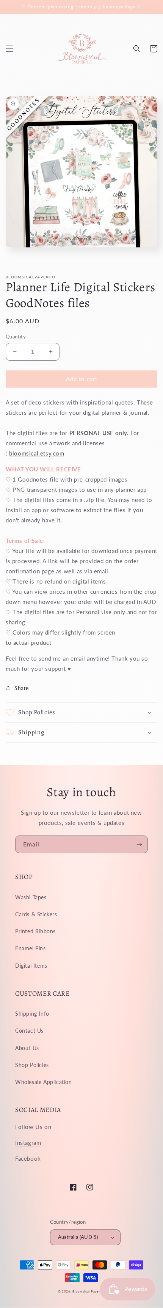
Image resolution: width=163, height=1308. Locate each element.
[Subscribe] (139, 844)
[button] (9, 48)
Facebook (28, 1158)
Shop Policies (32, 1065)
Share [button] (21, 688)
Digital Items (31, 965)
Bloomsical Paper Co (88, 1291)
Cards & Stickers (36, 914)
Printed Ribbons (35, 931)
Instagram (28, 1142)
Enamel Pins (30, 948)
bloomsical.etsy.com (36, 453)
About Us (27, 1048)
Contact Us (29, 1030)
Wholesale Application (43, 1082)
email (78, 658)
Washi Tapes (31, 897)
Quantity (16, 337)
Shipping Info (32, 1013)
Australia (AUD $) (78, 1237)
